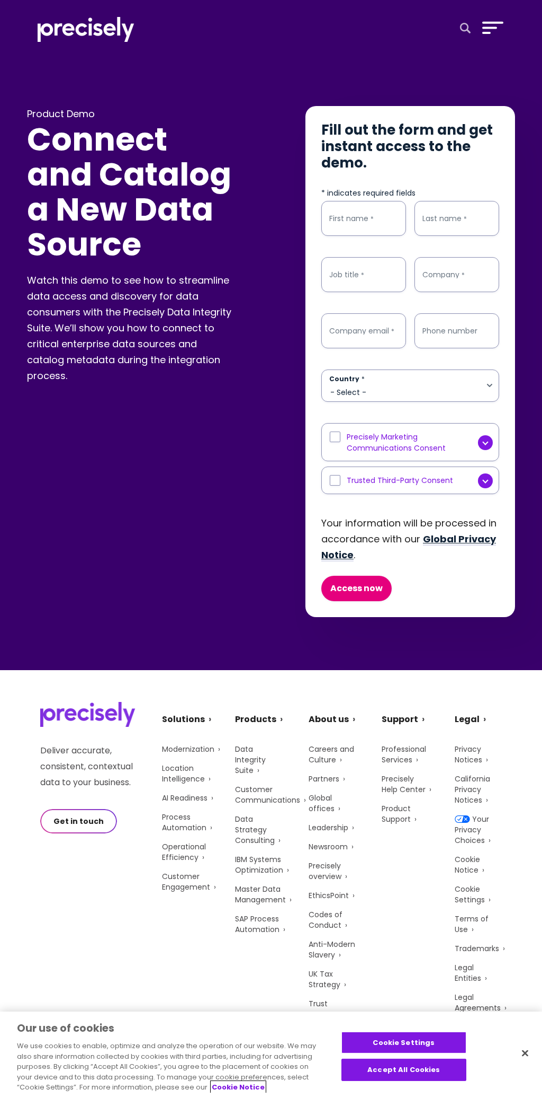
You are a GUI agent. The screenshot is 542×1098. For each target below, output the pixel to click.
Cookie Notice (467, 864)
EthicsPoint (329, 895)
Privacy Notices (468, 754)
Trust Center (322, 1009)
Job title (346, 274)
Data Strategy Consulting (255, 830)
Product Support (396, 813)
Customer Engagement (186, 881)
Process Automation (184, 822)
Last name (444, 218)
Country (347, 379)
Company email (361, 331)
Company (443, 274)
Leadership (328, 827)
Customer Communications (267, 794)
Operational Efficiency (184, 852)
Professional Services (404, 754)
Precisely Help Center (404, 784)
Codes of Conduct (325, 919)
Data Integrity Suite (250, 760)
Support (400, 719)
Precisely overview (325, 871)
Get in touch (78, 821)
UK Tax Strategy (324, 979)
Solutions (183, 719)
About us (329, 719)
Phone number (449, 331)
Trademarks (477, 948)
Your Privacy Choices (472, 830)
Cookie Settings (470, 894)
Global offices (322, 803)
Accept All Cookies (403, 1070)
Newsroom (328, 846)
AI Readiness (184, 798)
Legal (467, 719)
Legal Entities (468, 972)
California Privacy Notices (472, 789)
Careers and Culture (331, 754)
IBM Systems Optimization (259, 864)
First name (351, 218)
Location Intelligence (183, 773)
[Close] (525, 1053)
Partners (324, 779)
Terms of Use (472, 924)
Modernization (188, 749)
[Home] (86, 29)
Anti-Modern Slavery (332, 949)
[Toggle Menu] (490, 27)
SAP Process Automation (257, 924)
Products (255, 719)
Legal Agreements (478, 1002)
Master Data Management (260, 894)
